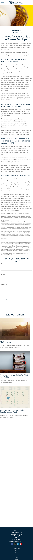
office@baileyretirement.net (16, 541)
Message (4, 284)
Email (3, 274)
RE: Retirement (6, 342)
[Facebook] (12, 544)
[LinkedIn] (18, 544)
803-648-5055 (18, 532)
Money (16, 559)
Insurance (16, 555)
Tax (17, 557)
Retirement (16, 551)
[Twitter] (15, 544)
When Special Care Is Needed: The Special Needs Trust (14, 411)
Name (3, 264)
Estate (16, 553)
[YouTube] (21, 544)
